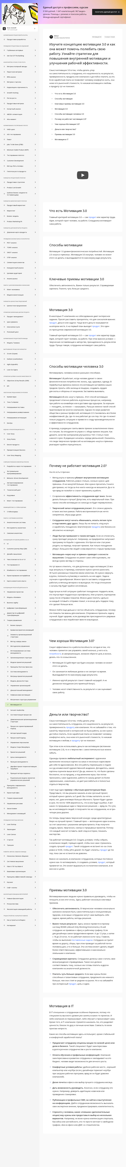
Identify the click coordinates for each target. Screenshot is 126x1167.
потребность (55, 653)
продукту (70, 727)
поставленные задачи (82, 940)
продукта (96, 526)
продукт (92, 217)
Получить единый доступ (106, 12)
